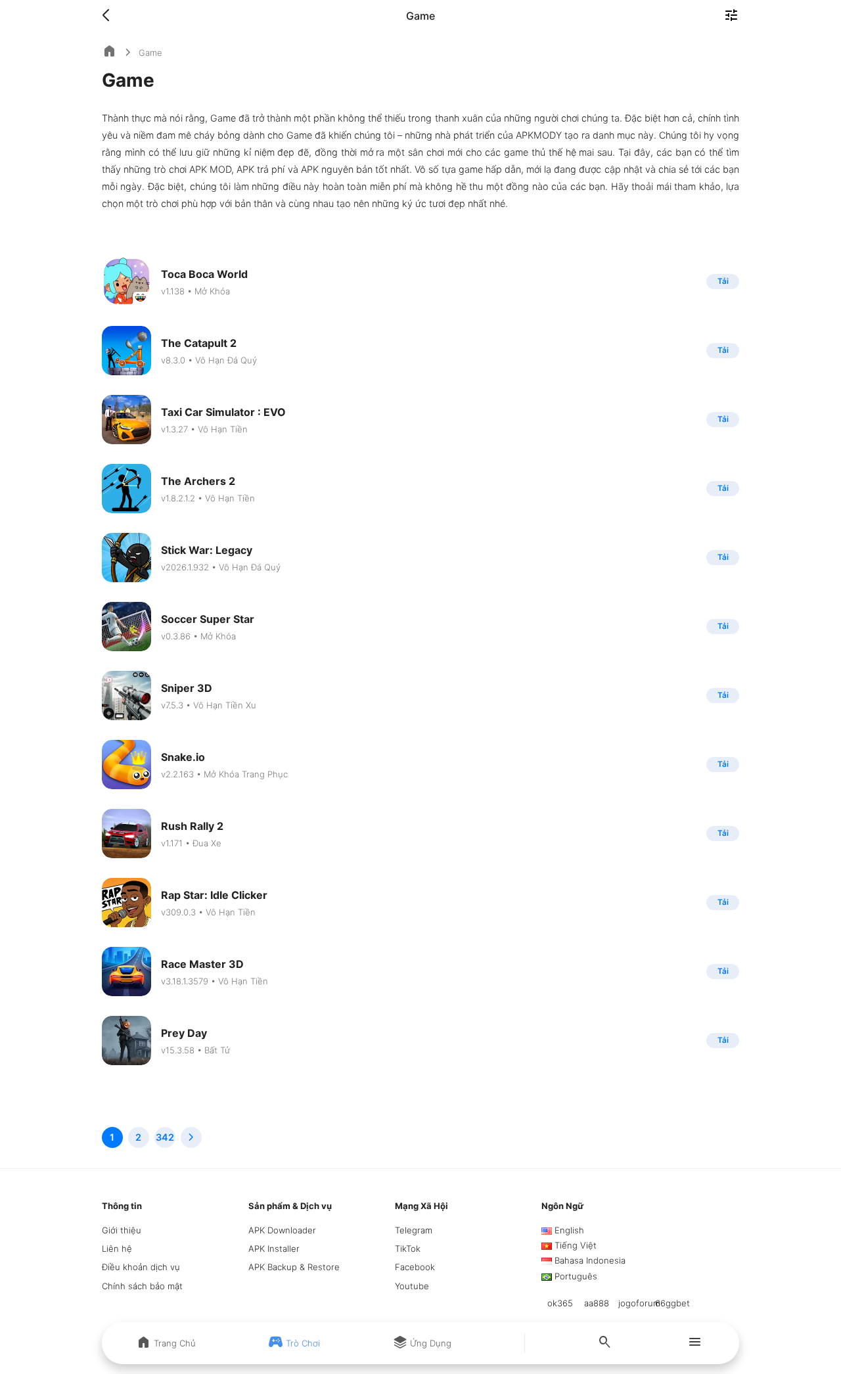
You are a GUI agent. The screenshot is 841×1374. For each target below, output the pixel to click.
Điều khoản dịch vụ (141, 1267)
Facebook (415, 1267)
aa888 (596, 1303)
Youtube (412, 1286)
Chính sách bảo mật (142, 1286)
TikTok (407, 1248)
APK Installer (274, 1248)
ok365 (560, 1303)
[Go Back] (110, 15)
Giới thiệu (121, 1230)
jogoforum (639, 1303)
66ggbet (672, 1303)
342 (165, 1137)
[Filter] (731, 16)
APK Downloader (282, 1230)
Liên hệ (117, 1248)
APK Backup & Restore (294, 1267)
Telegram (413, 1230)
